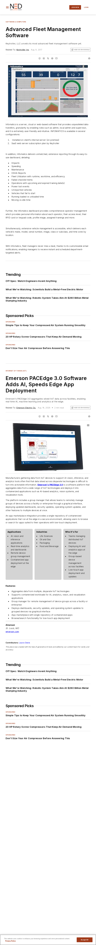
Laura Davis (24, 643)
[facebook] (39, 58)
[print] (89, 58)
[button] (7, 7)
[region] (48, 940)
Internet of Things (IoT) (16, 371)
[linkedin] (44, 58)
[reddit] (52, 58)
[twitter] (48, 58)
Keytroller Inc (22, 50)
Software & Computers (16, 22)
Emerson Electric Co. (26, 408)
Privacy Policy (10, 941)
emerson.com (12, 631)
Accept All (84, 940)
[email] (56, 58)
